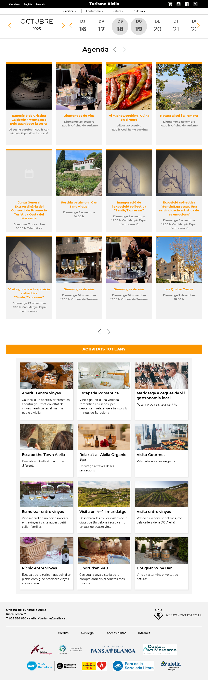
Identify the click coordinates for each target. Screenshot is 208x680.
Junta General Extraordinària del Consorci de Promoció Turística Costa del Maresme (29, 210)
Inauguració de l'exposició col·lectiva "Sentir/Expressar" (129, 206)
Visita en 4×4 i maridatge (102, 511)
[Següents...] (123, 49)
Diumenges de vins (79, 116)
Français (40, 4)
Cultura (138, 11)
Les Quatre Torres (179, 289)
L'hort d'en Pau (93, 568)
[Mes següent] (63, 25)
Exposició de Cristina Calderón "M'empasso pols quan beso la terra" (29, 119)
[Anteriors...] (115, 49)
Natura (117, 11)
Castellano (14, 4)
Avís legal (87, 633)
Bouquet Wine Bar (154, 568)
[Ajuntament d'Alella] (178, 618)
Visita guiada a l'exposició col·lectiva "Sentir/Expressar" (29, 293)
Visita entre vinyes (154, 511)
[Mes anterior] (9, 25)
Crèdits (63, 633)
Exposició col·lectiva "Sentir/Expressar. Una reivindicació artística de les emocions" (179, 208)
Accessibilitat (116, 633)
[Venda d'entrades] (168, 4)
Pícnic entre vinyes (39, 568)
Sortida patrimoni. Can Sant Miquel (79, 204)
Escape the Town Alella (43, 455)
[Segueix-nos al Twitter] (193, 4)
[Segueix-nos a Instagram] (176, 4)
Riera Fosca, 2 (16, 614)
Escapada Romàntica (99, 393)
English (28, 4)
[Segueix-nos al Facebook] (185, 4)
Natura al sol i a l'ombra (179, 116)
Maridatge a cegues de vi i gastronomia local (161, 395)
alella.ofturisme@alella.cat (48, 618)
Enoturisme (93, 11)
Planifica (68, 11)
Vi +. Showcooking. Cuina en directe (129, 118)
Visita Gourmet (151, 455)
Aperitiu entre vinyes (41, 393)
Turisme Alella (104, 4)
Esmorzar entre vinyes (43, 511)
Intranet (144, 633)
